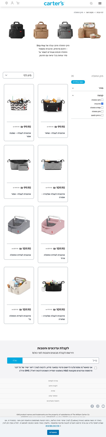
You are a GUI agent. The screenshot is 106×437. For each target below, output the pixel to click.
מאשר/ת (53, 432)
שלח (15, 360)
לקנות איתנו (53, 386)
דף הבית (100, 12)
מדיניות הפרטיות (52, 426)
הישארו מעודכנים (53, 401)
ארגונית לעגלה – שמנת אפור (20, 135)
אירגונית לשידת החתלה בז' (20, 317)
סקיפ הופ (89, 12)
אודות (53, 391)
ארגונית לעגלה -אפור (21, 194)
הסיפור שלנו (53, 396)
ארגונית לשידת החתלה (20, 255)
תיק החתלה (78, 12)
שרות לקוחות (53, 381)
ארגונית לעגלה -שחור (55, 133)
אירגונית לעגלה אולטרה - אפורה (53, 196)
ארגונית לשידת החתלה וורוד (54, 257)
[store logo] (54, 3)
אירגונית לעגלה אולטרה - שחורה (53, 317)
